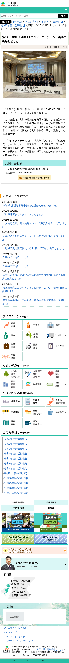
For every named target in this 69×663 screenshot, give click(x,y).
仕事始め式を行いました (16, 257)
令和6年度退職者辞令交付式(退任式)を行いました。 (31, 205)
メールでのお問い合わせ (15, 628)
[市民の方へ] (31, 21)
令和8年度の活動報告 (15, 438)
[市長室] (45, 21)
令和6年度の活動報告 (15, 448)
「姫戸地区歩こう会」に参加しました (23, 214)
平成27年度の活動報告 (16, 493)
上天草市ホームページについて (18, 641)
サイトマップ (10, 632)
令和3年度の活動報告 (15, 463)
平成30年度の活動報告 (16, 478)
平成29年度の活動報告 (16, 483)
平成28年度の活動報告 (16, 488)
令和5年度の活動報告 (15, 453)
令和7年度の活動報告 (15, 443)
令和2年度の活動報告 (15, 468)
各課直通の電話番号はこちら (50, 649)
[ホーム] (17, 21)
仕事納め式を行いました (16, 266)
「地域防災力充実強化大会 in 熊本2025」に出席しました (34, 248)
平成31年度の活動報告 (16, 473)
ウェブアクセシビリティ (15, 637)
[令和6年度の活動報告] (12, 25)
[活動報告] (57, 21)
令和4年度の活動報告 (15, 458)
